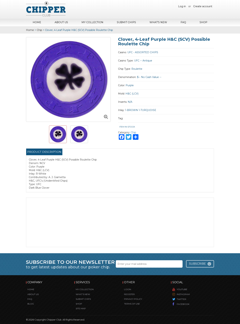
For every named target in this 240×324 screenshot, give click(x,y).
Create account (202, 6)
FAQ (183, 22)
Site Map (81, 308)
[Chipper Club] (46, 8)
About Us (61, 22)
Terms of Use (132, 303)
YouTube (182, 289)
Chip (39, 30)
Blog (30, 303)
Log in (182, 6)
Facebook (183, 304)
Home (37, 22)
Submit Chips (126, 22)
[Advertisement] (120, 222)
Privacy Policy (133, 299)
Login (127, 289)
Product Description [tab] (44, 151)
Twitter (181, 299)
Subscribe (197, 263)
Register (129, 294)
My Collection (92, 22)
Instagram (183, 294)
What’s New (158, 22)
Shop (203, 22)
